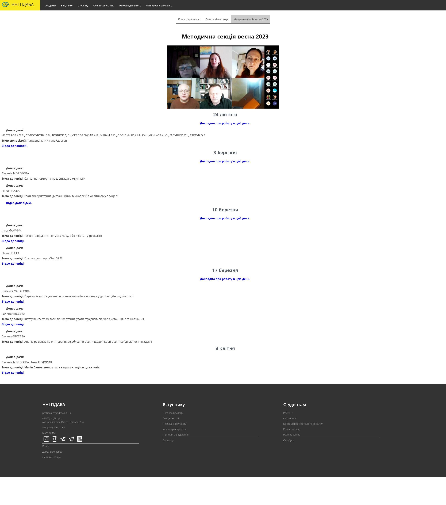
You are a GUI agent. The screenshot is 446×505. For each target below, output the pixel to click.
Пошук (46, 446)
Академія (50, 5)
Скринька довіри (51, 457)
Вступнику (66, 5)
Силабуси (288, 440)
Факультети (289, 418)
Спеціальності (171, 418)
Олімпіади (168, 440)
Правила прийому (173, 413)
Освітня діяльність (103, 5)
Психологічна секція (216, 19)
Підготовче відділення (176, 434)
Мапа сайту (48, 432)
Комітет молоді (291, 429)
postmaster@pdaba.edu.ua (56, 413)
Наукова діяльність (130, 5)
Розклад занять (291, 434)
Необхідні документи (174, 423)
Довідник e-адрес (52, 451)
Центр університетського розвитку (302, 423)
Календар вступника (174, 429)
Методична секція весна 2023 (251, 19)
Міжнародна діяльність (159, 5)
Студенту (83, 5)
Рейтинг (288, 413)
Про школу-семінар (189, 19)
